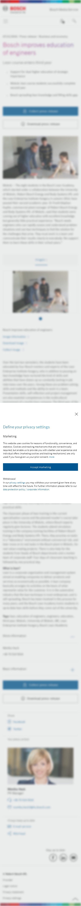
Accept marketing (40, 467)
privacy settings (17, 482)
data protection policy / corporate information (26, 489)
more (51, 456)
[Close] (76, 415)
